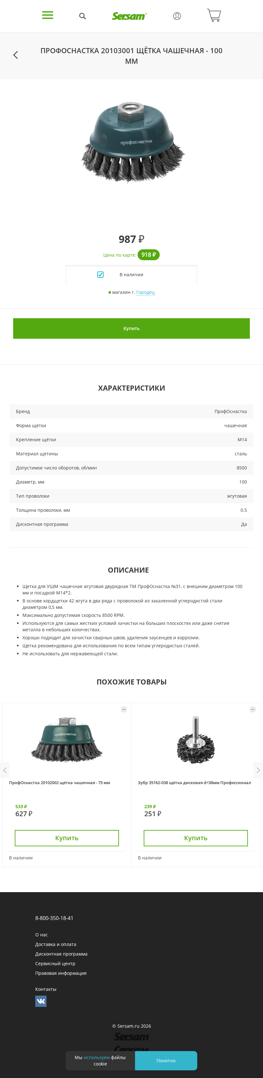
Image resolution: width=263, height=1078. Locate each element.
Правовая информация (61, 973)
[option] (131, 142)
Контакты (45, 989)
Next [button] (258, 770)
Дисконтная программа (61, 954)
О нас (41, 935)
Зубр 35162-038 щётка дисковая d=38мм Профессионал (194, 782)
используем (97, 1057)
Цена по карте (119, 255)
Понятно (166, 1060)
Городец (145, 292)
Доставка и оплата (55, 944)
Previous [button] (5, 770)
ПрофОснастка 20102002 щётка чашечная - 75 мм (59, 782)
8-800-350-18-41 (54, 918)
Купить (131, 328)
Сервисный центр (55, 963)
